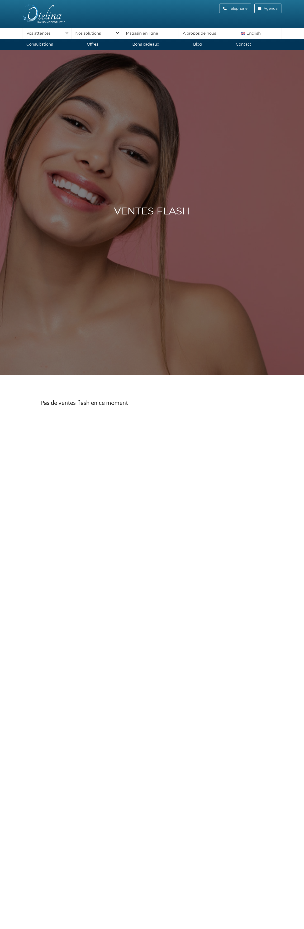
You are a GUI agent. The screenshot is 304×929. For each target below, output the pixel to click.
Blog (197, 44)
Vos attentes (39, 33)
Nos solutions (88, 33)
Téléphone (239, 8)
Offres (92, 44)
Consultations (39, 44)
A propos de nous (199, 33)
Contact (243, 44)
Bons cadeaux (145, 44)
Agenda (270, 8)
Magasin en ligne (142, 33)
